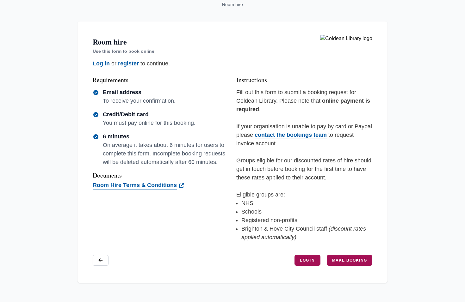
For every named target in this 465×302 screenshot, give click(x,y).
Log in (101, 63)
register (128, 63)
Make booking (349, 260)
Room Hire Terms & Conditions (135, 185)
